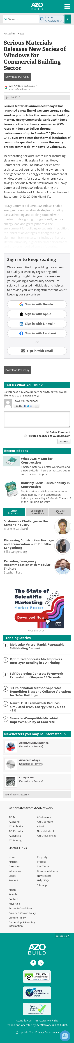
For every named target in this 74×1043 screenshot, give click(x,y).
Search (13, 894)
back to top (61, 935)
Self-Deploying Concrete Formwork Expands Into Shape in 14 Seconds (36, 675)
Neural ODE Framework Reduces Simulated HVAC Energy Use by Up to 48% (37, 706)
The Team (43, 866)
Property (42, 857)
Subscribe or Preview (31, 746)
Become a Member (48, 871)
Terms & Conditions (20, 908)
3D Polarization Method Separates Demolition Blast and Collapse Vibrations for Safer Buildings (40, 691)
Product (13, 880)
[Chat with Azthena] (65, 1035)
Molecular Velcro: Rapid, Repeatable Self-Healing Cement (37, 646)
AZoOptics (15, 835)
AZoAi (40, 826)
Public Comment (60, 432)
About (12, 889)
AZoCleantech (17, 831)
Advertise (14, 903)
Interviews (15, 871)
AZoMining (15, 840)
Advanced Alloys (29, 760)
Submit (63, 441)
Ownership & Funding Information (22, 924)
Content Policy (17, 917)
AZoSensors (44, 817)
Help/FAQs (43, 880)
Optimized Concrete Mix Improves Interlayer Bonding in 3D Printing (36, 661)
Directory (14, 866)
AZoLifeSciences (46, 835)
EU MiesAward (60, 512)
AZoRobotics (16, 826)
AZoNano (14, 821)
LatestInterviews (13, 512)
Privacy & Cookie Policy (22, 913)
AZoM (12, 817)
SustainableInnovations (37, 512)
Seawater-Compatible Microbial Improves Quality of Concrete (34, 720)
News (21, 33)
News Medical (45, 831)
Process (41, 861)
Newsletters (44, 875)
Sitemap (42, 885)
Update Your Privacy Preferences (39, 1032)
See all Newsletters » (16, 794)
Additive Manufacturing (33, 742)
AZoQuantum (45, 821)
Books (12, 875)
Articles (13, 861)
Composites (26, 777)
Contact (13, 899)
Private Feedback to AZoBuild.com (49, 436)
